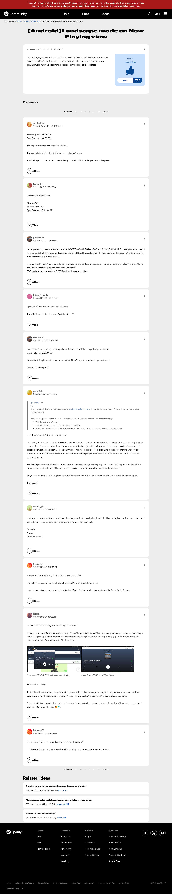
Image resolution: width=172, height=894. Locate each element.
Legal (8, 883)
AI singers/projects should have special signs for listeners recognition (59, 800)
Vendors (65, 861)
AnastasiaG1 (63, 804)
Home (19, 21)
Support (88, 836)
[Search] (149, 13)
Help (66, 14)
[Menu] (166, 14)
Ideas (105, 14)
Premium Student (116, 855)
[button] (125, 80)
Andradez (62, 790)
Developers (66, 842)
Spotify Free (114, 861)
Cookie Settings (60, 883)
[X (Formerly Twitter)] (153, 833)
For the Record (44, 848)
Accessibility (89, 883)
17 (98, 111)
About (40, 836)
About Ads (75, 883)
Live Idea (130, 62)
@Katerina (35, 402)
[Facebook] (162, 833)
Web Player (90, 842)
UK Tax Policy (124, 883)
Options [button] (144, 50)
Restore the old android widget (41, 813)
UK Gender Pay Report (15, 888)
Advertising (66, 848)
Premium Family (115, 848)
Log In (157, 13)
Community (18, 14)
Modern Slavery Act (106, 883)
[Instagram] (145, 833)
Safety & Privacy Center (24, 883)
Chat (85, 14)
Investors (65, 855)
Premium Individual (117, 836)
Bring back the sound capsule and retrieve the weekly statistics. (56, 786)
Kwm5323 (61, 817)
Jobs (39, 842)
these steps (103, 5)
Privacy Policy (43, 883)
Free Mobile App (92, 848)
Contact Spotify (92, 855)
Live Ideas (35, 21)
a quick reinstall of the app (79, 409)
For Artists (65, 836)
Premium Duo (114, 842)
